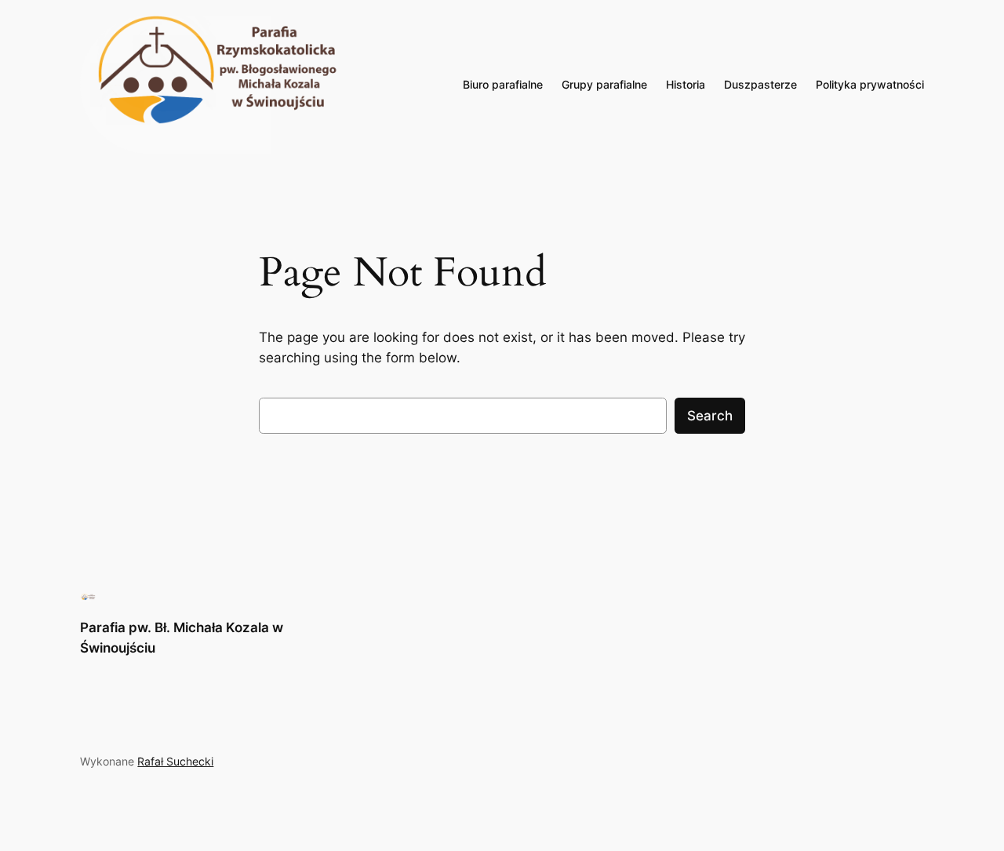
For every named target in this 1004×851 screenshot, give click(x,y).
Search (710, 416)
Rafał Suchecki (175, 761)
